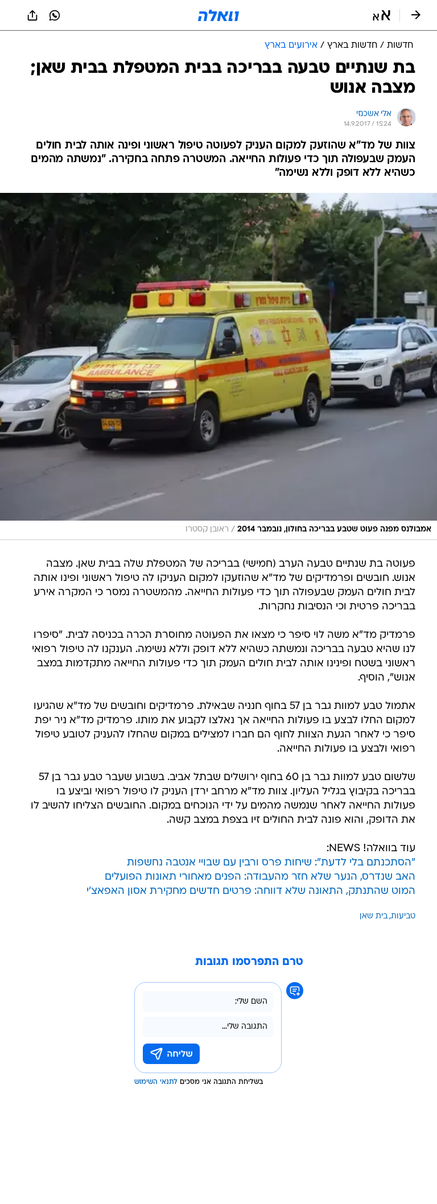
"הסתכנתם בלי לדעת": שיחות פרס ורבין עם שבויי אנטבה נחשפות (271, 862)
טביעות (403, 916)
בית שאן (373, 916)
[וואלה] (218, 15)
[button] (381, 15)
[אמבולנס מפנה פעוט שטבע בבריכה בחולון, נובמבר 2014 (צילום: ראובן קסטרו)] (218, 366)
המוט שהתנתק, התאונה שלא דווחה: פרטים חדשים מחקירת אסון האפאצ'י (250, 891)
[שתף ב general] (32, 15)
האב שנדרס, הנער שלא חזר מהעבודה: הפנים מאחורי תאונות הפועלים (260, 877)
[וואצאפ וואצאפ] (54, 15)
